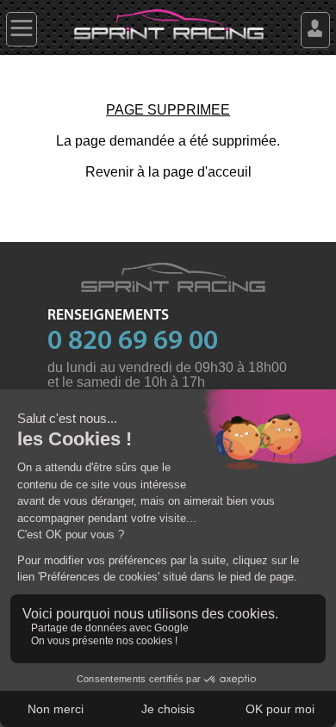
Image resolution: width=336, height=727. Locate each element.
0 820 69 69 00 (132, 342)
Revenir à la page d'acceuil (168, 172)
